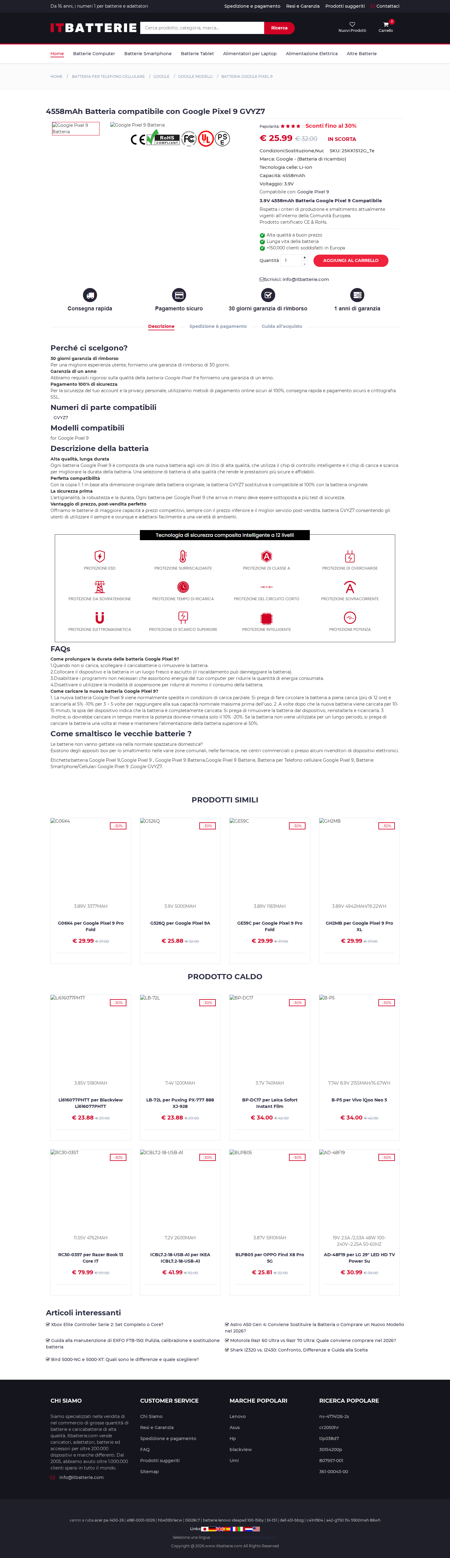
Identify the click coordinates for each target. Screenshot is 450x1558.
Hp (233, 1438)
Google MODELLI (195, 76)
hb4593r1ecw (170, 1520)
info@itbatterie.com (81, 1477)
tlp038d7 (329, 1438)
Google (161, 76)
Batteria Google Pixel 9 (246, 76)
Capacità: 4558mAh (282, 175)
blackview (241, 1449)
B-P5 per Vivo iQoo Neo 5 (359, 1100)
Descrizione (161, 326)
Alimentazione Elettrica (312, 53)
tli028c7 (192, 1520)
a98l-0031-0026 (141, 1520)
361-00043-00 (333, 1471)
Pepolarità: (269, 126)
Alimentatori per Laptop (250, 53)
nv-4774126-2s (334, 1416)
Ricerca (279, 28)
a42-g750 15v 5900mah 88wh (353, 1520)
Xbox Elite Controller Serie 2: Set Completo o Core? (107, 1324)
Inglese (234, 1537)
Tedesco (219, 1537)
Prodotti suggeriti (345, 6)
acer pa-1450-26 (109, 1520)
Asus (235, 1427)
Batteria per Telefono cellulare (108, 76)
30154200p (330, 1449)
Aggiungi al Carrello (351, 260)
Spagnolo (268, 1537)
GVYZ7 (61, 417)
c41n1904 (315, 1520)
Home (57, 53)
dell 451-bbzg (292, 1520)
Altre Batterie (362, 53)
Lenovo (238, 1416)
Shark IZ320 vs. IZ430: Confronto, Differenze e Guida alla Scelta (299, 1350)
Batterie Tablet (197, 53)
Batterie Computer (94, 53)
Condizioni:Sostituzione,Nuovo (292, 151)
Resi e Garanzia (303, 6)
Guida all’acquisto (282, 326)
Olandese (250, 1537)
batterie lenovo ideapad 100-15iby (233, 1520)
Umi (234, 1460)
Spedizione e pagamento (252, 6)
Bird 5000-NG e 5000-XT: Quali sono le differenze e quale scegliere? (125, 1359)
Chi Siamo (151, 1416)
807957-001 (331, 1460)
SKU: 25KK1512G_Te (352, 151)
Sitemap (149, 1471)
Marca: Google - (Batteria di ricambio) (303, 159)
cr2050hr (329, 1427)
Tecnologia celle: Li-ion (286, 167)
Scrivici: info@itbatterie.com (296, 279)
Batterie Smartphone (148, 53)
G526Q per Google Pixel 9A (180, 923)
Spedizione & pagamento (218, 326)
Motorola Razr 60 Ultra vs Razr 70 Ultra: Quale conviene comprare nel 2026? (313, 1340)
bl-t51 (272, 1520)
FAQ (145, 1449)
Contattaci (388, 6)
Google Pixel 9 (313, 192)
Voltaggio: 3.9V (277, 184)
